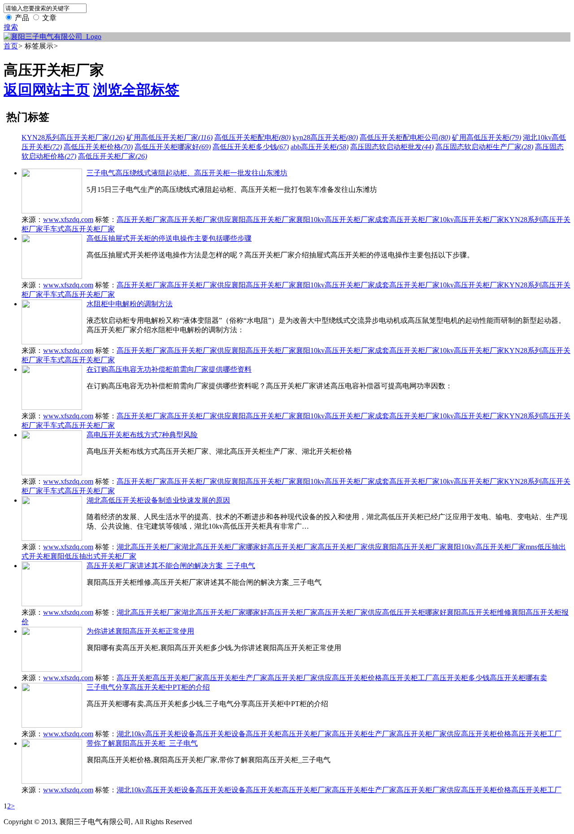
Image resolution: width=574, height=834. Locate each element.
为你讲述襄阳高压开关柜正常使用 (140, 631)
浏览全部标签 (136, 90)
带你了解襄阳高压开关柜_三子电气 (142, 743)
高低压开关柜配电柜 (252, 137)
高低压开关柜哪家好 (173, 147)
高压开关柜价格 (357, 678)
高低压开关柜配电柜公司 (405, 137)
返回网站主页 (47, 90)
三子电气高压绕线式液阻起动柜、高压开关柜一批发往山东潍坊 (187, 173)
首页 (11, 46)
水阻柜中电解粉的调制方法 (130, 304)
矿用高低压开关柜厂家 (169, 137)
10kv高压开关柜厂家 (471, 219)
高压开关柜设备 (221, 734)
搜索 (11, 27)
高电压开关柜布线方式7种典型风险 (142, 435)
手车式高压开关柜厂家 (79, 229)
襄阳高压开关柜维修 (479, 612)
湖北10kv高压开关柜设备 (156, 734)
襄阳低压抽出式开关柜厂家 (93, 556)
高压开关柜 (134, 678)
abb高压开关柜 (319, 147)
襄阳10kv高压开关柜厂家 (335, 219)
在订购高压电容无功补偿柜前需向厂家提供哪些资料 (169, 369)
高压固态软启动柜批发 (392, 147)
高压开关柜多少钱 (461, 678)
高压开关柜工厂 (407, 678)
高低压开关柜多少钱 (251, 147)
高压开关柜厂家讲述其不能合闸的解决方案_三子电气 (171, 565)
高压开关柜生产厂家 (235, 678)
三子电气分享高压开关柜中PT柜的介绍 (148, 687)
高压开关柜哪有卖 (518, 678)
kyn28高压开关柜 (325, 137)
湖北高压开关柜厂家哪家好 (224, 547)
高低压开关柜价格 (98, 147)
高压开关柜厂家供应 (199, 219)
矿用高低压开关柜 (486, 137)
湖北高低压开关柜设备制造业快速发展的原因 (158, 500)
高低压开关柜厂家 (112, 156)
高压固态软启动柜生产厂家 (484, 147)
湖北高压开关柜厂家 (149, 547)
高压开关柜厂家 (142, 219)
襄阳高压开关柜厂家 (263, 219)
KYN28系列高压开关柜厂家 (73, 137)
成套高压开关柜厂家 (407, 219)
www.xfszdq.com (68, 219)
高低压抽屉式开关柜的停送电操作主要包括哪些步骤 (169, 238)
